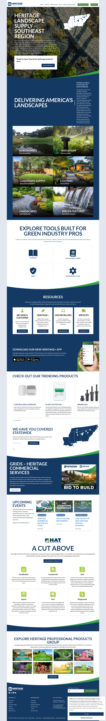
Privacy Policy (31, 718)
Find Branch (34, 443)
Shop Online (43, 331)
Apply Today (22, 331)
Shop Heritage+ (48, 65)
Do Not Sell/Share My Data (49, 718)
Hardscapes (11, 708)
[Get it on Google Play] (33, 359)
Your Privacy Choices (60, 718)
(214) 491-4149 (59, 705)
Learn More (15, 490)
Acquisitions (33, 702)
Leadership (33, 700)
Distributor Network (35, 704)
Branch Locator (83, 4)
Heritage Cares (34, 706)
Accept (86, 714)
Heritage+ (94, 4)
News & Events (34, 710)
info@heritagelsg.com (61, 707)
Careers (32, 708)
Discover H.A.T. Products (53, 561)
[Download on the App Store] (19, 359)
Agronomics (11, 700)
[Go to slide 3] (17, 420)
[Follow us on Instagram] (11, 692)
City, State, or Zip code (73, 688)
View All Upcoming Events (21, 522)
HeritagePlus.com (37, 53)
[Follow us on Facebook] (9, 692)
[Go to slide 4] (18, 420)
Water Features (12, 710)
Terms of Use (39, 718)
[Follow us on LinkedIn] (13, 692)
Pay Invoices (63, 331)
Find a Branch (91, 691)
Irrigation (11, 702)
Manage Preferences (86, 718)
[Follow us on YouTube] (15, 692)
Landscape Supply (13, 704)
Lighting (10, 706)
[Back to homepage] (24, 4)
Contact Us (83, 331)
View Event (40, 528)
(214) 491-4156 (58, 706)
